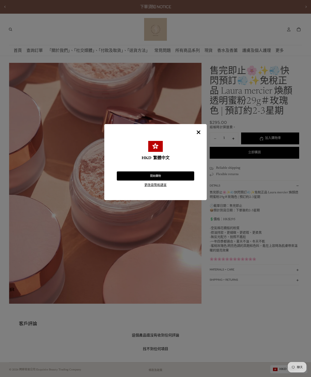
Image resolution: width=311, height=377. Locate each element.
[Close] (198, 132)
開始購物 (155, 176)
